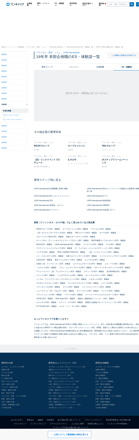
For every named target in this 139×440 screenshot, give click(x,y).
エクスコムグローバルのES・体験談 (87, 264)
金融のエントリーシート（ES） (60, 370)
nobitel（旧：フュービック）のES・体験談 (53, 264)
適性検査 (101, 4)
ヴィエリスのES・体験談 (93, 244)
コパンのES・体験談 (71, 287)
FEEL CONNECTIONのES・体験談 (71, 252)
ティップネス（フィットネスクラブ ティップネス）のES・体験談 (62, 240)
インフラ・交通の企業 (9, 387)
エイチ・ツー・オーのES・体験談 (72, 306)
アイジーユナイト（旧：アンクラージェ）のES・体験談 (58, 271)
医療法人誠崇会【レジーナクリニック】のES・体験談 (106, 302)
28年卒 (4, 54)
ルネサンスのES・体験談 (99, 279)
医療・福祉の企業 (7, 399)
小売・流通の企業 (7, 402)
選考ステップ (47, 67)
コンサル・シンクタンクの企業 (12, 367)
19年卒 (4, 104)
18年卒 (4, 126)
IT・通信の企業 (6, 378)
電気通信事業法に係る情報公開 (118, 420)
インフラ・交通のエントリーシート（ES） (64, 387)
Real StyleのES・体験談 (65, 299)
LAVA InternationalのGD (43, 200)
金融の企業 (5, 370)
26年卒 (4, 66)
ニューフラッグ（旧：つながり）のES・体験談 (55, 291)
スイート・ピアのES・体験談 (71, 302)
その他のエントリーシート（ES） (60, 408)
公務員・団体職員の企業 (10, 405)
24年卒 (4, 77)
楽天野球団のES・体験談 (117, 271)
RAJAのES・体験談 (44, 244)
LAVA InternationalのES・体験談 (67, 244)
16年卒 (4, 137)
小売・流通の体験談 (102, 402)
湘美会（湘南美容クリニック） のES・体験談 (96, 299)
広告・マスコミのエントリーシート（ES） (64, 381)
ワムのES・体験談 (113, 244)
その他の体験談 (101, 408)
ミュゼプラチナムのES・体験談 (70, 275)
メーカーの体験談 (101, 373)
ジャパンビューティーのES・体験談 (96, 287)
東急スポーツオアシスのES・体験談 (80, 237)
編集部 (40, 420)
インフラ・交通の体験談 (104, 387)
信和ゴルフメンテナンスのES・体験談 (81, 256)
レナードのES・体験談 (45, 275)
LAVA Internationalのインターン (46, 210)
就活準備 (73, 3)
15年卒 (4, 143)
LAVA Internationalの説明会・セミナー (49, 205)
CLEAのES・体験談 (44, 260)
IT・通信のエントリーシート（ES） (61, 378)
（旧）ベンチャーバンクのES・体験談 (103, 252)
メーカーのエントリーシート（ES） (61, 373)
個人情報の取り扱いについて (69, 420)
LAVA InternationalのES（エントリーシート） (52, 196)
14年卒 (4, 148)
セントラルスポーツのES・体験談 (99, 275)
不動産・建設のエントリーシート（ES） (63, 390)
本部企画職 (7, 111)
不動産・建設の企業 (8, 390)
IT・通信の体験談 (101, 378)
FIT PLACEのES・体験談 (46, 306)
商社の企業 (5, 375)
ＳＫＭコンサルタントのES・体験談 (50, 283)
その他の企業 (6, 408)
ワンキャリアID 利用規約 (117, 424)
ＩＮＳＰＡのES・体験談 (46, 268)
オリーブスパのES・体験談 (88, 291)
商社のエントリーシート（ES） (60, 375)
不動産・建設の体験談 (103, 390)
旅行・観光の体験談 (102, 393)
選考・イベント (43, 3)
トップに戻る (69, 349)
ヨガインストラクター (11, 115)
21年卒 (4, 93)
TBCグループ (108, 146)
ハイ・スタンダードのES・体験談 (49, 256)
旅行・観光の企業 (7, 393)
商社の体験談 (100, 375)
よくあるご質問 (77, 424)
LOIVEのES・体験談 (44, 299)
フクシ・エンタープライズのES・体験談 (75, 268)
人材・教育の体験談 (102, 384)
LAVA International (71, 52)
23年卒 (4, 82)
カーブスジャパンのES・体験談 (75, 229)
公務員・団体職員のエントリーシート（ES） (65, 405)
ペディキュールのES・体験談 (48, 287)
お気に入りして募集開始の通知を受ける (71, 434)
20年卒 (4, 99)
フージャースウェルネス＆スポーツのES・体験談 (105, 295)
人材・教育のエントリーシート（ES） (62, 384)
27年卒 (4, 60)
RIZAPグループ (41, 146)
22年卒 (4, 88)
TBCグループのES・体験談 (86, 233)
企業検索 (29, 4)
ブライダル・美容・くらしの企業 (13, 396)
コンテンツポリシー (38, 424)
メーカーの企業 (7, 373)
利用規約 (50, 420)
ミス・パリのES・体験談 (115, 264)
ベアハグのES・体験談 (73, 295)
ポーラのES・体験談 (107, 233)
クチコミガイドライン (59, 424)
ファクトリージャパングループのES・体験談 (54, 248)
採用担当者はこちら (95, 424)
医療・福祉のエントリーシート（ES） (62, 399)
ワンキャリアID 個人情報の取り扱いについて (71, 427)
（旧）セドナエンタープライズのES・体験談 (54, 233)
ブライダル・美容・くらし (48, 52)
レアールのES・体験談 (110, 283)
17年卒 (4, 131)
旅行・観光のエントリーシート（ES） (62, 393)
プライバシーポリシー (93, 420)
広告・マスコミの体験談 (104, 381)
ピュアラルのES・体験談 (95, 260)
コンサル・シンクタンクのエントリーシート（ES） (67, 367)
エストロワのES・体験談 (46, 302)
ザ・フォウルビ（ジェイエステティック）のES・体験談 (97, 248)
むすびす (72, 159)
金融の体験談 (100, 370)
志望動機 (100, 67)
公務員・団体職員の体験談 (105, 405)
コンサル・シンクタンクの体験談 (107, 367)
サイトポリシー (20, 424)
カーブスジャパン (76, 146)
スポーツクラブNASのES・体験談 (50, 237)
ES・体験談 (59, 3)
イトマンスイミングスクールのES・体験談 (116, 256)
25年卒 (4, 71)
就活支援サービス (87, 4)
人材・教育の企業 (7, 384)
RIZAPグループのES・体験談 (48, 229)
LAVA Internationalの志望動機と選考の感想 (51, 189)
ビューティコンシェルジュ (13, 119)
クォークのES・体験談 (110, 291)
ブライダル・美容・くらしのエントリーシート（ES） (68, 396)
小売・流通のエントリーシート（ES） (62, 402)
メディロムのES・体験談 (101, 229)
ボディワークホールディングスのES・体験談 (112, 268)
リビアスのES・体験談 (45, 252)
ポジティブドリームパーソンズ (115, 161)
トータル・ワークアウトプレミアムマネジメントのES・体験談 (61, 279)
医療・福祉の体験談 (102, 399)
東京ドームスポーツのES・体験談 (68, 260)
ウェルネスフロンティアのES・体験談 (83, 283)
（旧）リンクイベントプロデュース (47, 161)
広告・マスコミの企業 (9, 381)
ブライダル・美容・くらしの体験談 (108, 396)
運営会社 (30, 420)
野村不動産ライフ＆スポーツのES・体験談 (108, 240)
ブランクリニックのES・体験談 (49, 295)
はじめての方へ (17, 420)
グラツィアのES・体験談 (94, 271)
